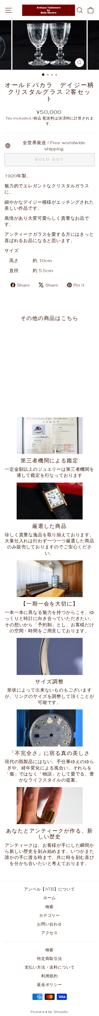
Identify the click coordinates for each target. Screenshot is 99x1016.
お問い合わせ (49, 924)
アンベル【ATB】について (49, 889)
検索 (49, 906)
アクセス (49, 932)
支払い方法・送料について (50, 967)
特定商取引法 (49, 958)
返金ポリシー (49, 984)
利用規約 (49, 975)
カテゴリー (49, 915)
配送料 (48, 118)
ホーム (49, 897)
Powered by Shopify (49, 1011)
